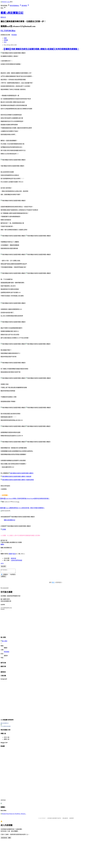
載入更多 (3, 566)
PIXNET (44, 818)
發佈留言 (3, 576)
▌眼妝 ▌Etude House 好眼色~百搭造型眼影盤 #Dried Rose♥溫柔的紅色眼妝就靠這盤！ (25, 498)
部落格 (6, 40)
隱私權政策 (65, 818)
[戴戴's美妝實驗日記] (1, 724)
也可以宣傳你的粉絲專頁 (6, 726)
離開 (9, 837)
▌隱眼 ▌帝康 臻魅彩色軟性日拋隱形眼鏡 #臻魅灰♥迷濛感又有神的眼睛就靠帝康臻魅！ (41, 49)
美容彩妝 (13, 558)
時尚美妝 (14, 35)
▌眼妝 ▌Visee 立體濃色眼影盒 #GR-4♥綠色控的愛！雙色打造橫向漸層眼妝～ (23, 508)
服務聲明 (71, 818)
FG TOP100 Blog (8, 31)
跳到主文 (3, 17)
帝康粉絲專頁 (30, 479)
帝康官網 (28, 476)
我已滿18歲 (4, 837)
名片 (5, 42)
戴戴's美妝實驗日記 (12, 12)
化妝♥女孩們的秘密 (16, 560)
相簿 (5, 38)
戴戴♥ (2, 544)
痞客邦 (11, 553)
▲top (2, 563)
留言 (14, 553)
